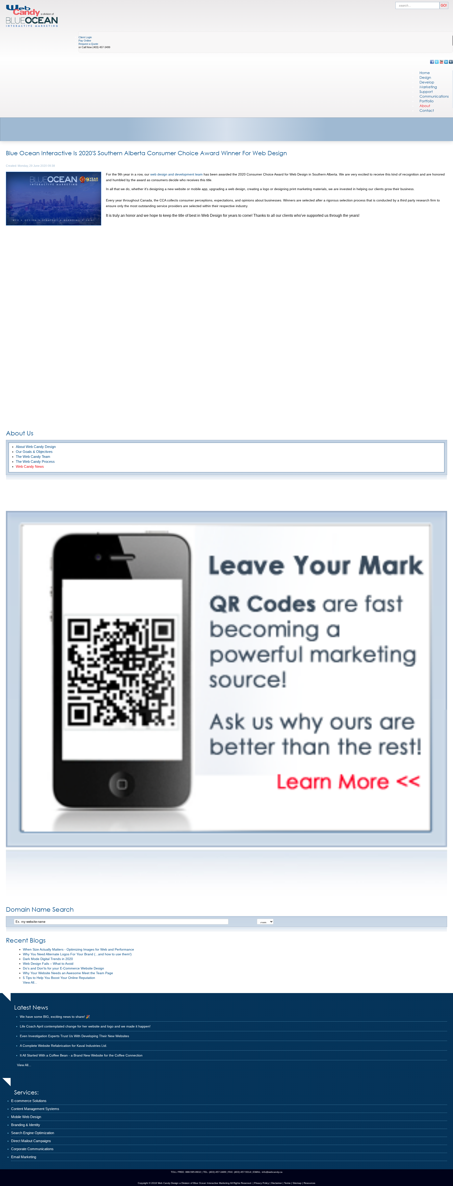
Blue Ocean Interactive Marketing (211, 1183)
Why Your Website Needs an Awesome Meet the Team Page (68, 973)
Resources (309, 1183)
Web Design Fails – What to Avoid (48, 963)
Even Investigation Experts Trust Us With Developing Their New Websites (74, 1036)
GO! (444, 5)
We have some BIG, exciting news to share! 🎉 (55, 1017)
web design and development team (176, 174)
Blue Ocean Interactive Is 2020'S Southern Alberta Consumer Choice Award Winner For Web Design (146, 152)
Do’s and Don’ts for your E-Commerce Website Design (63, 968)
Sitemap (297, 1183)
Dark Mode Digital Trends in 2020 (48, 959)
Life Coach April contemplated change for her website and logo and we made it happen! (85, 1026)
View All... (30, 982)
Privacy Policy (261, 1183)
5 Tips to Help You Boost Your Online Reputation (59, 978)
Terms (286, 1183)
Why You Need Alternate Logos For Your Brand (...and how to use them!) (77, 954)
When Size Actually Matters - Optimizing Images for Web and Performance (78, 949)
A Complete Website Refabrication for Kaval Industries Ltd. (63, 1046)
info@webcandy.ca (272, 1172)
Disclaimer (276, 1183)
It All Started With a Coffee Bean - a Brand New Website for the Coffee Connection (81, 1055)
